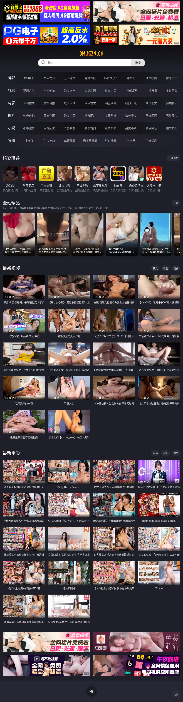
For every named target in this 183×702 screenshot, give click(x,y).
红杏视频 (110, 141)
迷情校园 (110, 128)
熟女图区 (151, 116)
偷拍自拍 (49, 103)
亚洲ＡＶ (29, 91)
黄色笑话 (151, 128)
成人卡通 (69, 103)
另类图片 (171, 116)
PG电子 (29, 78)
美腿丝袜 (110, 116)
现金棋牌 (151, 78)
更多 (176, 268)
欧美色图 (69, 116)
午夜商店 (49, 141)
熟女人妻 (110, 91)
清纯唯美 (131, 116)
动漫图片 (90, 116)
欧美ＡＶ (69, 91)
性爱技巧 (171, 128)
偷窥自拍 (29, 116)
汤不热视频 (90, 141)
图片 (11, 115)
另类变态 (171, 103)
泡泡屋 (131, 141)
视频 (11, 90)
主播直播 (151, 91)
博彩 (11, 78)
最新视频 (11, 268)
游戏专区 (90, 78)
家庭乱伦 (49, 128)
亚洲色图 (49, 116)
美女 (155, 268)
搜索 (138, 63)
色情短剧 (151, 141)
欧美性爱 (90, 103)
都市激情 (29, 128)
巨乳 (165, 268)
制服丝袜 (110, 103)
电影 (11, 103)
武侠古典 (90, 128)
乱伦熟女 (151, 103)
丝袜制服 (131, 91)
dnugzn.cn (91, 53)
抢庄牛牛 (171, 78)
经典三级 (131, 103)
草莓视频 (69, 141)
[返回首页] (176, 694)
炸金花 (131, 78)
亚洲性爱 (29, 103)
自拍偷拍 (49, 91)
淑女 (165, 453)
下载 (176, 203)
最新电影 (11, 453)
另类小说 (131, 128)
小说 (11, 128)
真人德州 (49, 78)
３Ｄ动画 (90, 91)
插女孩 (29, 141)
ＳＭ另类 (171, 91)
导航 (11, 140)
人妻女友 (69, 128)
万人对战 (69, 78)
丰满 (155, 453)
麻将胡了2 (110, 78)
